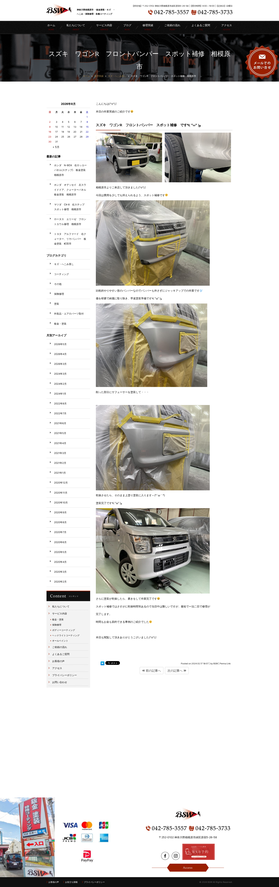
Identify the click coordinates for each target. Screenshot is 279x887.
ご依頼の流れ (172, 27)
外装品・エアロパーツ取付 (69, 313)
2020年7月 (60, 532)
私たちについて (75, 27)
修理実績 (148, 27)
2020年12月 (61, 482)
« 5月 (56, 147)
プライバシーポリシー (64, 675)
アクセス (226, 27)
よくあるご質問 (201, 27)
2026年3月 (60, 364)
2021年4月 (60, 443)
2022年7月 (60, 413)
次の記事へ (175, 670)
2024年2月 (60, 383)
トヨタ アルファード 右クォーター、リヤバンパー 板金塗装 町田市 (70, 239)
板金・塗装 (60, 323)
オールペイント (60, 640)
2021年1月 (60, 472)
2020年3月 (60, 571)
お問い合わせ (59, 682)
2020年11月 (60, 492)
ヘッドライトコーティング (66, 635)
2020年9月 (60, 512)
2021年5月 (60, 433)
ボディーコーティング (63, 630)
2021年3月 (60, 453)
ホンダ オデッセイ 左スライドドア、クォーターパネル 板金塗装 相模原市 (71, 189)
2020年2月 (60, 581)
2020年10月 (61, 502)
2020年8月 (60, 522)
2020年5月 (60, 552)
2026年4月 (60, 354)
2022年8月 (60, 403)
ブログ (127, 27)
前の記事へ (153, 670)
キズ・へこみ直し (64, 264)
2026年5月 (60, 344)
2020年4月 (60, 562)
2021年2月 (60, 463)
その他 (57, 284)
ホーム (51, 27)
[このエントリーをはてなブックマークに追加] (102, 663)
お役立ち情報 (71, 882)
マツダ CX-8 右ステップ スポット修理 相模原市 (70, 207)
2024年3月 (60, 373)
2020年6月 (60, 542)
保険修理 (59, 294)
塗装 (56, 303)
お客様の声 (58, 661)
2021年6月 (60, 423)
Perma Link (225, 663)
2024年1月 (60, 393)
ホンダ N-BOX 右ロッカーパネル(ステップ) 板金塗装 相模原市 (71, 170)
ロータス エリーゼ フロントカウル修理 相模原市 (70, 222)
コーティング (61, 274)
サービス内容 (59, 613)
